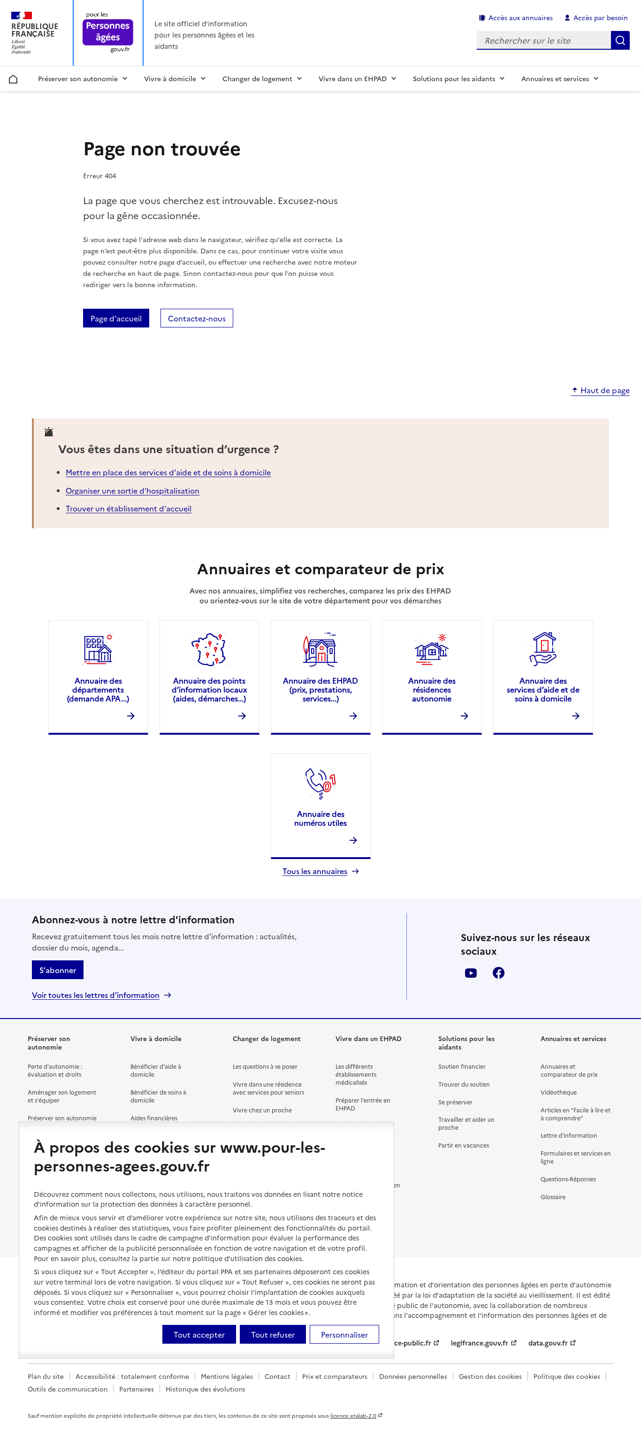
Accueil (13, 77)
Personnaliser (344, 1334)
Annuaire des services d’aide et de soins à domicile (543, 689)
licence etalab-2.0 (353, 1415)
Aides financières (153, 1118)
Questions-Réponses (568, 1179)
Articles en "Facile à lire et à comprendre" (575, 1114)
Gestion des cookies (490, 1376)
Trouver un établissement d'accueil (128, 508)
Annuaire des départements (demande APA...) (98, 689)
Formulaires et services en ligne (576, 1157)
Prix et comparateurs (334, 1376)
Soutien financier (462, 1066)
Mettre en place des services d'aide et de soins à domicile (168, 472)
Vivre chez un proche (262, 1110)
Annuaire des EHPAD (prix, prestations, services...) (320, 689)
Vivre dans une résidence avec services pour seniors (268, 1088)
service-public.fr (405, 1342)
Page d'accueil (116, 318)
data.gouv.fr (548, 1342)
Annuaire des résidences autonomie (432, 689)
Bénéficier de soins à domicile (158, 1096)
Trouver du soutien (464, 1084)
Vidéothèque (559, 1092)
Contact (277, 1376)
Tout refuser (273, 1334)
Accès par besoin (600, 17)
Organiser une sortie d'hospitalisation (132, 490)
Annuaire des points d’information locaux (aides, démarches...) (209, 689)
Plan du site (46, 1376)
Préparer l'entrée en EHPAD (363, 1104)
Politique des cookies (567, 1376)
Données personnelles (413, 1376)
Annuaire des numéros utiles (320, 818)
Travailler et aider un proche (466, 1123)
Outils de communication (67, 1388)
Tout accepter (199, 1334)
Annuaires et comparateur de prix (569, 1070)
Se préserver (455, 1102)
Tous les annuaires (314, 871)
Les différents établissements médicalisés (356, 1074)
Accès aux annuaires (520, 17)
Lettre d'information (569, 1135)
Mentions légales (227, 1376)
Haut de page (605, 390)
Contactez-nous (197, 318)
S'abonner (57, 970)
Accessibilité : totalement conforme (132, 1376)
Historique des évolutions (205, 1388)
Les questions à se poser (265, 1066)
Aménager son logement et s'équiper (62, 1096)
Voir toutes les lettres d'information (96, 994)
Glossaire (553, 1197)
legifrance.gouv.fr (479, 1342)
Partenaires (136, 1388)
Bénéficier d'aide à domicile (155, 1070)
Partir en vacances (463, 1145)
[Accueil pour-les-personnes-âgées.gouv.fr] (108, 33)
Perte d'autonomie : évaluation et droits (55, 1070)
